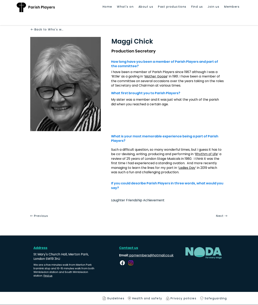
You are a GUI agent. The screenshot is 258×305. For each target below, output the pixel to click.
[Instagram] (131, 263)
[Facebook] (122, 263)
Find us (48, 276)
